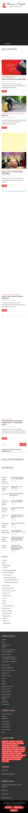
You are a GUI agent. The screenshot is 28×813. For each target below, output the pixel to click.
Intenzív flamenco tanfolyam (8, 77)
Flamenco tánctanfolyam (19, 76)
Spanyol (5, 618)
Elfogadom (8, 807)
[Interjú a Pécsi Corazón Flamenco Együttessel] (14, 241)
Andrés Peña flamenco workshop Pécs (14, 79)
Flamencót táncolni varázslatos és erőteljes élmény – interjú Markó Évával (12, 422)
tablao (3, 759)
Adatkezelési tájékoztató (8, 774)
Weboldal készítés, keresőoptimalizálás (12, 784)
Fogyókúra (4, 786)
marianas (22, 751)
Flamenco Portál (12, 81)
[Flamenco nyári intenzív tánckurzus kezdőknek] (6, 500)
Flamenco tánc (6, 593)
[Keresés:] (14, 444)
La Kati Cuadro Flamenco (7, 751)
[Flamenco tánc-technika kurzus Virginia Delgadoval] (6, 477)
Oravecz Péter (18, 753)
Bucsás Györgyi (19, 741)
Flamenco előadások (8, 572)
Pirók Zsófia (4, 755)
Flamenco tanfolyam (7, 714)
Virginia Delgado (17, 759)
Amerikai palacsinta (7, 797)
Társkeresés (5, 790)
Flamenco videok (6, 595)
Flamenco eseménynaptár (7, 76)
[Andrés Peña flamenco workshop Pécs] (14, 67)
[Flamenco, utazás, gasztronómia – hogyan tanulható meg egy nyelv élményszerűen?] (6, 545)
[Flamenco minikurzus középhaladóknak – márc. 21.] (6, 530)
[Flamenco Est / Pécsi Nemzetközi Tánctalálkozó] (14, 160)
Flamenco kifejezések (8, 588)
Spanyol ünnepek (6, 613)
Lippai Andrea (16, 751)
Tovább (4, 91)
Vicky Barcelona (9, 759)
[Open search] (25, 43)
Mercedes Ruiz (5, 753)
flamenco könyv (14, 747)
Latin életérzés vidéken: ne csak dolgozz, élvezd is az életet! (17, 516)
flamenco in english (6, 747)
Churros (14, 743)
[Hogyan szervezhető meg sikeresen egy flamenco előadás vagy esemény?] (6, 537)
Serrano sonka (11, 755)
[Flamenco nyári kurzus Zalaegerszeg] (6, 486)
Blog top (5, 567)
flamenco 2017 (20, 743)
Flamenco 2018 (5, 745)
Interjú (18, 294)
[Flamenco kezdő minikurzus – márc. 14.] (6, 523)
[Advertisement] (14, 27)
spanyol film (23, 755)
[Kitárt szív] (14, 104)
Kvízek (4, 600)
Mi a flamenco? (6, 721)
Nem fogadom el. (18, 807)
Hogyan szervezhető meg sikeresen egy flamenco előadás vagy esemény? (17, 539)
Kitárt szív (5, 115)
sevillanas (17, 755)
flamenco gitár (12, 294)
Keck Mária (22, 749)
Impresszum (5, 770)
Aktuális (4, 560)
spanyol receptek (5, 757)
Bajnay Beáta (12, 741)
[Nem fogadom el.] (26, 806)
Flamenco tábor (7, 575)
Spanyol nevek (6, 608)
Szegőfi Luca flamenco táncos (16, 757)
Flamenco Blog (5, 294)
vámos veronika (5, 761)
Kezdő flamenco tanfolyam (11, 582)
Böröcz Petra (8, 743)
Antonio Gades (5, 741)
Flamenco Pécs (22, 747)
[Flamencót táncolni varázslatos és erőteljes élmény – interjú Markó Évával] (14, 366)
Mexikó (4, 603)
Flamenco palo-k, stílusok (9, 590)
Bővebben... (14, 810)
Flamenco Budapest (14, 745)
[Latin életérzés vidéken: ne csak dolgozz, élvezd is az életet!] (6, 515)
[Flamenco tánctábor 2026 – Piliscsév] (6, 508)
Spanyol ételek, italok (8, 606)
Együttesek (5, 718)
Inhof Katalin (9, 749)
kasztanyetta (16, 749)
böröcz (3, 743)
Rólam (3, 732)
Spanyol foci (6, 620)
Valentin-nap (5, 794)
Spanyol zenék (7, 623)
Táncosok (4, 716)
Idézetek (4, 749)
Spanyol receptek (6, 611)
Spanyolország (6, 616)
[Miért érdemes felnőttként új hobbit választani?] (5, 494)
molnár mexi (12, 753)
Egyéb (4, 562)
